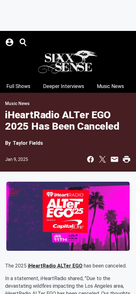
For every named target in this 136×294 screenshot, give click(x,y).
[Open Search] (23, 42)
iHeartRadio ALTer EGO (55, 266)
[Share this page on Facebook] (90, 159)
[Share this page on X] (102, 159)
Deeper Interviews (63, 86)
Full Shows (18, 86)
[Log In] (10, 42)
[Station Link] (68, 61)
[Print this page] (126, 159)
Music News (110, 86)
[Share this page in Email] (114, 159)
